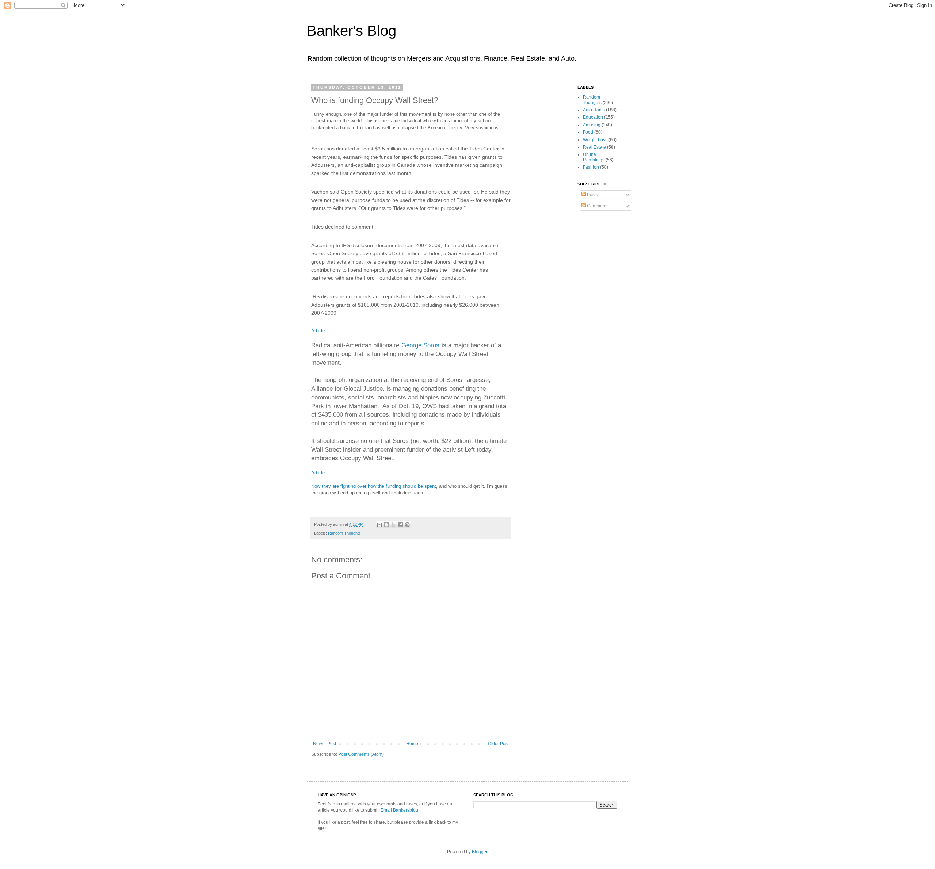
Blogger (479, 851)
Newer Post (324, 743)
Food (588, 132)
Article (318, 330)
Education (593, 117)
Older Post (498, 743)
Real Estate (594, 147)
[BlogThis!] (386, 524)
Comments (597, 205)
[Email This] (379, 524)
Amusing (591, 124)
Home (412, 743)
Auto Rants (594, 109)
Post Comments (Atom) (361, 754)
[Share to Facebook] (400, 524)
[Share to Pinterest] (407, 524)
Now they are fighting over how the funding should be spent (373, 486)
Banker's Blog (351, 31)
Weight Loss (595, 139)
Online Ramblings (593, 157)
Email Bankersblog (399, 810)
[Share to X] (393, 524)
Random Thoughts (344, 533)
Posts (592, 194)
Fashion (591, 167)
